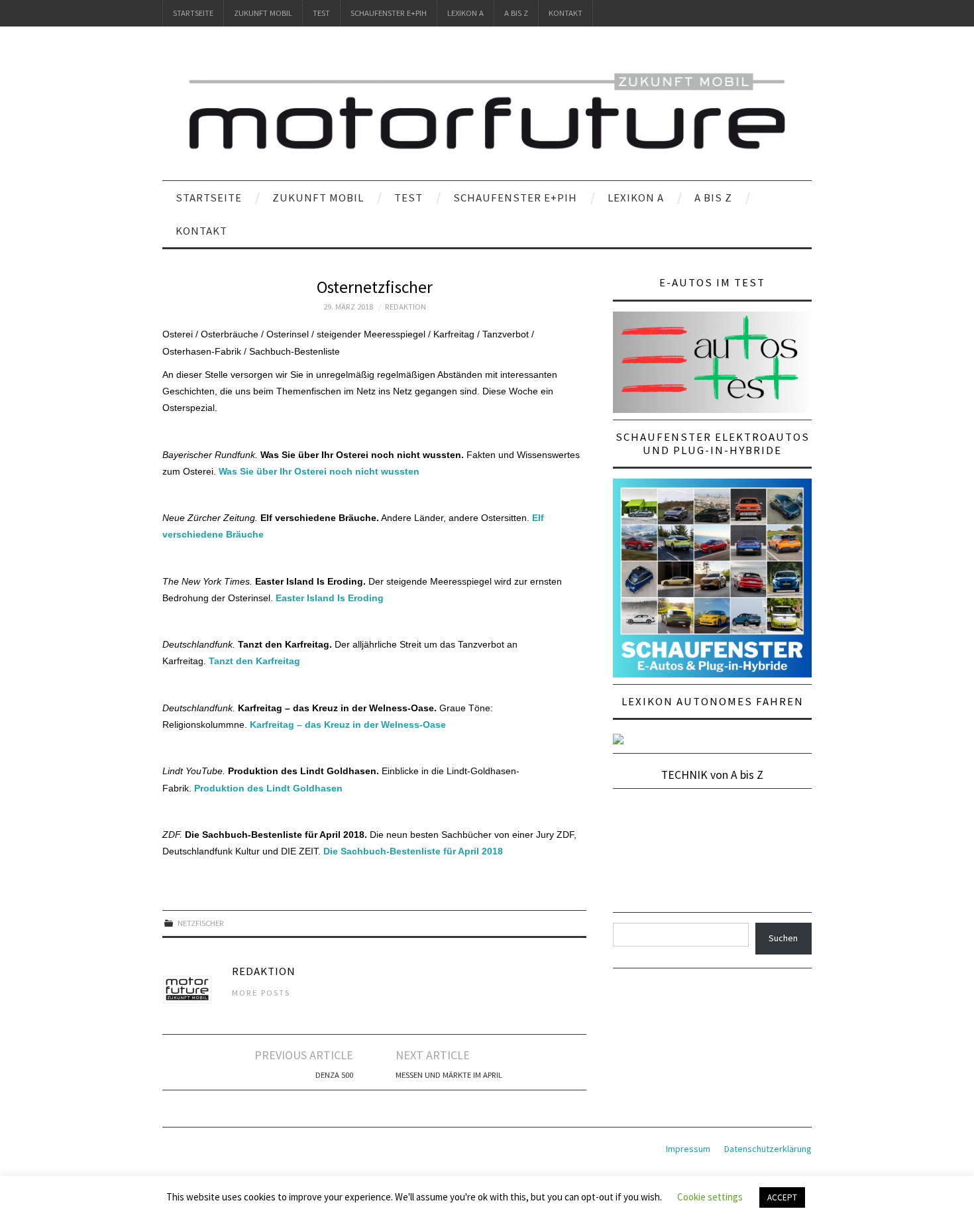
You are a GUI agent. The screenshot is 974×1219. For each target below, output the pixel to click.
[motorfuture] (487, 109)
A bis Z (516, 13)
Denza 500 (334, 1075)
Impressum (688, 1149)
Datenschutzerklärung (768, 1149)
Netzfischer (201, 923)
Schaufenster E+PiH (389, 13)
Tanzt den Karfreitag (254, 661)
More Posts (261, 993)
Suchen (783, 938)
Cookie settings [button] (710, 1196)
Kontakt (565, 13)
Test (321, 13)
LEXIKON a (465, 13)
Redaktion (405, 307)
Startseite (193, 13)
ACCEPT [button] (782, 1197)
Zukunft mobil (263, 13)
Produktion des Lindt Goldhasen (268, 788)
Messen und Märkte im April (449, 1075)
